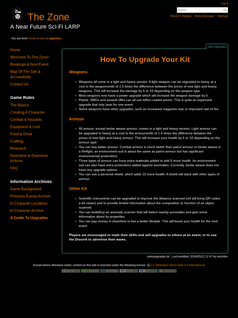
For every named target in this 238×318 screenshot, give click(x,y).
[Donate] (90, 270)
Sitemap (222, 16)
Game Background (25, 189)
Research (18, 148)
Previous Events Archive (30, 196)
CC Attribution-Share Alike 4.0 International (178, 265)
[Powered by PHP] (109, 270)
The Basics (19, 105)
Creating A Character (27, 112)
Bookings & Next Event (29, 64)
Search (225, 10)
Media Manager (205, 16)
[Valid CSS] (148, 270)
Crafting (16, 141)
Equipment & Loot (25, 127)
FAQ (14, 168)
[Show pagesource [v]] (232, 58)
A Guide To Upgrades (29, 218)
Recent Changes (181, 16)
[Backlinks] (232, 76)
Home (32, 38)
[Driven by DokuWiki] (167, 270)
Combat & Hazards (26, 120)
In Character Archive (27, 211)
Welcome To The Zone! (29, 57)
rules (43, 38)
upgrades (55, 38)
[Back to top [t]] (232, 85)
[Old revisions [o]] (232, 67)
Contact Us (19, 84)
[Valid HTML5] (128, 270)
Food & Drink (21, 134)
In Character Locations (28, 203)
